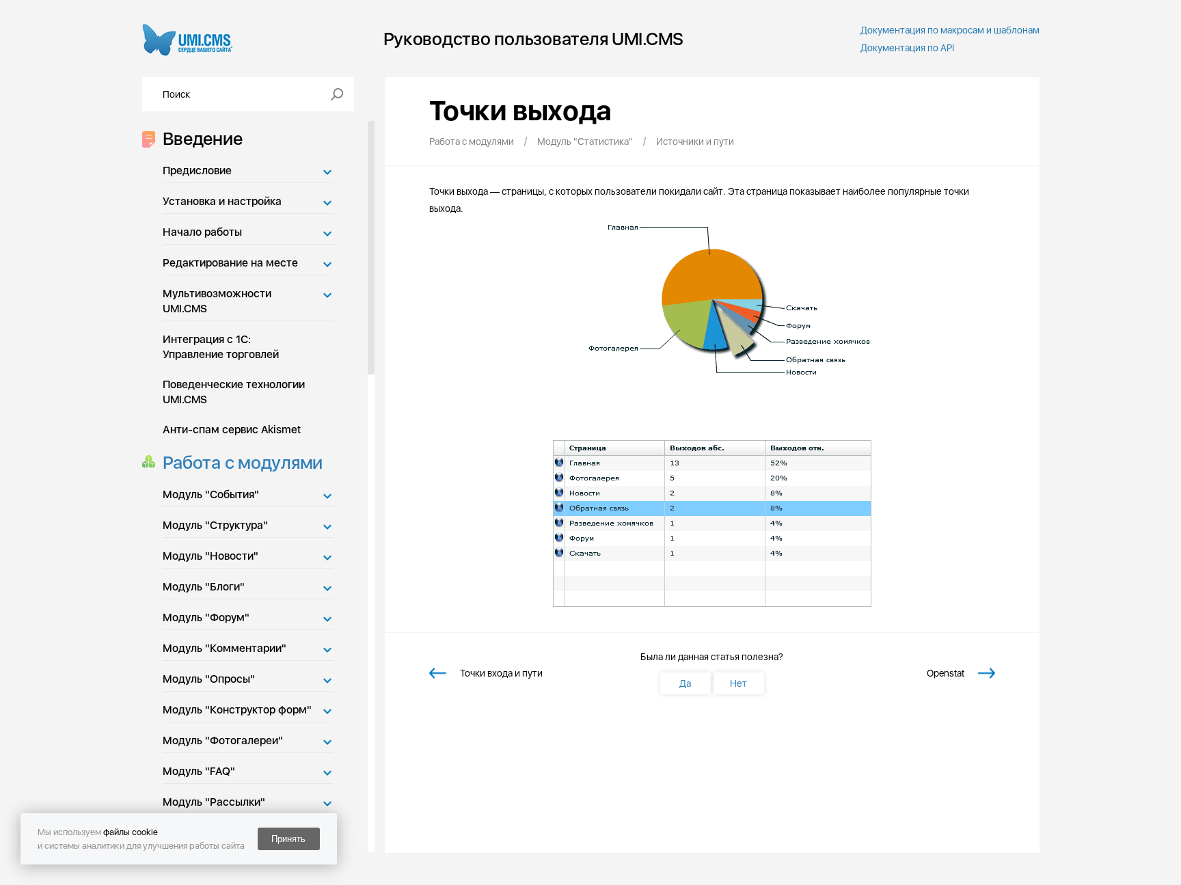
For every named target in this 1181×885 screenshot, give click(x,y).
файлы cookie (130, 832)
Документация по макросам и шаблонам (950, 30)
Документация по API (907, 47)
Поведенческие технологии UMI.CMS (234, 392)
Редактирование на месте (230, 262)
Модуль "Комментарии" (224, 648)
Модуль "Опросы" (209, 678)
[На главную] (187, 39)
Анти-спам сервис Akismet (232, 429)
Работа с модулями (243, 462)
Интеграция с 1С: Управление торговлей (221, 347)
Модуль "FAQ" (199, 771)
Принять (288, 839)
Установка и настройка (222, 201)
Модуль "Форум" (206, 617)
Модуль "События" (211, 494)
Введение (203, 138)
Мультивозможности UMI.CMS (217, 301)
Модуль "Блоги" (204, 586)
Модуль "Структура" (215, 525)
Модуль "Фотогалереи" (223, 740)
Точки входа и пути (501, 673)
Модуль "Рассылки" (214, 801)
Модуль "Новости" (210, 555)
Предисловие (197, 170)
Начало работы (202, 232)
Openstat (945, 673)
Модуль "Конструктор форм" (237, 709)
